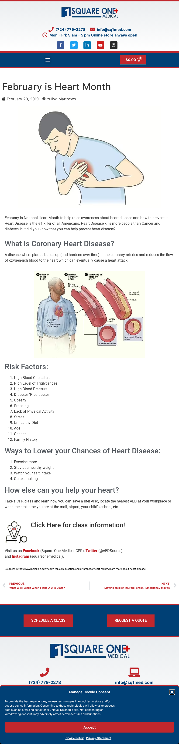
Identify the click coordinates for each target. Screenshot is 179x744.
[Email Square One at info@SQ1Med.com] (134, 672)
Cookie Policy (74, 738)
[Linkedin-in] (87, 45)
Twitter (91, 551)
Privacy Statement (98, 738)
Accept (89, 727)
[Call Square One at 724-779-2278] (44, 672)
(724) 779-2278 (45, 682)
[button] (172, 692)
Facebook (31, 551)
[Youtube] (100, 45)
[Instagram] (113, 45)
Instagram (20, 556)
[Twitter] (74, 45)
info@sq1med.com (134, 682)
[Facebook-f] (60, 45)
